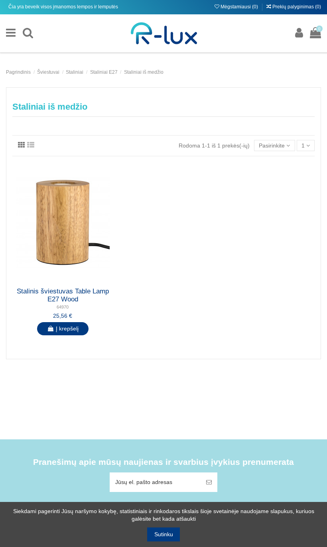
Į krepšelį (67, 328)
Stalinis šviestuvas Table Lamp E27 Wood (63, 295)
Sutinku (163, 534)
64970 (63, 307)
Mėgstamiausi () (239, 7)
